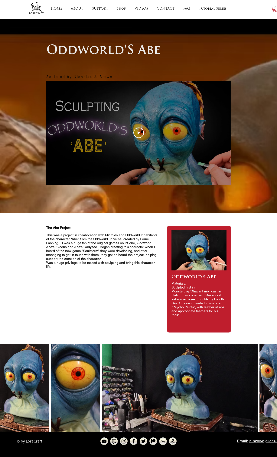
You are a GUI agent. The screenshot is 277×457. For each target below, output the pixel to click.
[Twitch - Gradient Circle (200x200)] (114, 441)
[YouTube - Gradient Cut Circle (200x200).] (104, 441)
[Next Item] (270, 388)
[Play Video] (138, 133)
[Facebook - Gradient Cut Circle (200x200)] (133, 441)
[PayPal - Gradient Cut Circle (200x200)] (173, 441)
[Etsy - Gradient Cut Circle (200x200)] (163, 441)
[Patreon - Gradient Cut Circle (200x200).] (153, 441)
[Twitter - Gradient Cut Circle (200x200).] (143, 441)
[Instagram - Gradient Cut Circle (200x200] (124, 441)
